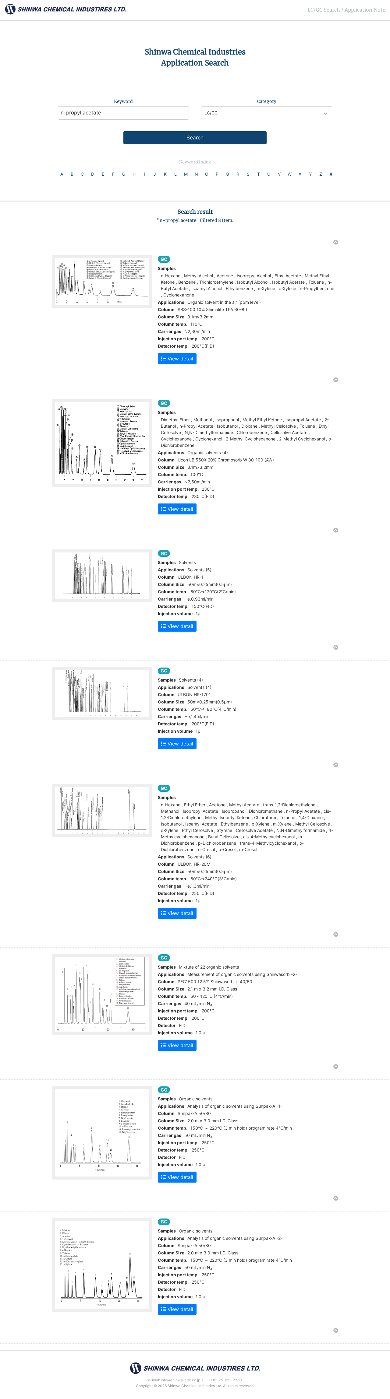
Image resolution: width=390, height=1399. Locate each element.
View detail (179, 359)
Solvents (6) (199, 856)
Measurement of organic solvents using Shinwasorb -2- (242, 974)
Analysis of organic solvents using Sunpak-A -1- (234, 1106)
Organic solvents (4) (207, 452)
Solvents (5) (199, 569)
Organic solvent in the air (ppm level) (224, 302)
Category (266, 101)
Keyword (123, 101)
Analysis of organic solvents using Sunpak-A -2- (234, 1238)
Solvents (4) (199, 687)
